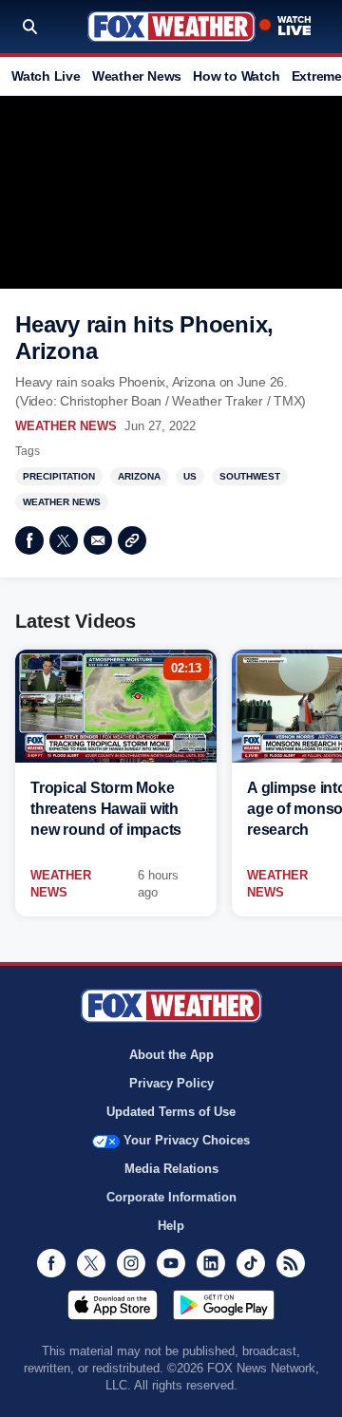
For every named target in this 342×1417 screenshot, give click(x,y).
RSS (290, 1263)
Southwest (249, 476)
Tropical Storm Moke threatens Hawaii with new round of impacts (105, 809)
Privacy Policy (171, 1083)
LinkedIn (211, 1263)
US (190, 476)
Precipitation (59, 476)
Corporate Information (171, 1197)
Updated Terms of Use (171, 1112)
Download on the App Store (112, 1305)
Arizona (139, 476)
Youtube (171, 1263)
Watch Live (46, 76)
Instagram (131, 1263)
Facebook (29, 540)
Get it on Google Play (224, 1305)
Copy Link (132, 540)
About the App (171, 1055)
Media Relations (171, 1169)
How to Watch (236, 76)
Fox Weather (171, 26)
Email (98, 540)
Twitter (63, 540)
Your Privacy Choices (187, 1140)
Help (171, 1226)
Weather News (136, 76)
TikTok (251, 1263)
